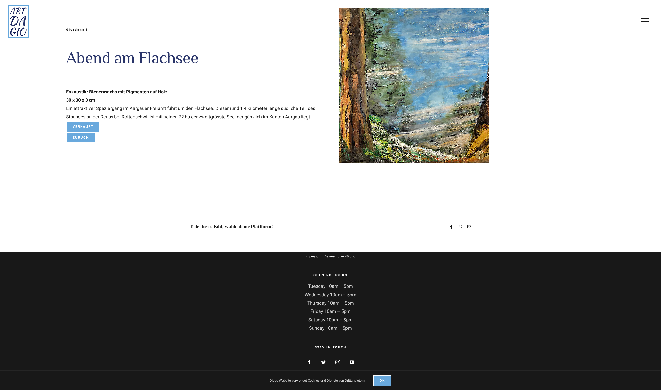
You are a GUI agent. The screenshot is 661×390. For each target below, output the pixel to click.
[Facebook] (309, 362)
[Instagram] (337, 362)
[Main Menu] (646, 22)
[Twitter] (323, 362)
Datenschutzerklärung (340, 256)
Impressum (313, 256)
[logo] (18, 7)
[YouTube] (352, 362)
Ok (382, 380)
